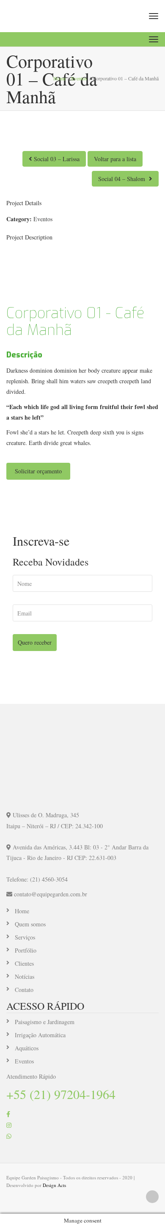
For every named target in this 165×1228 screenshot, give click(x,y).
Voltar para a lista (115, 159)
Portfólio (25, 950)
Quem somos (30, 924)
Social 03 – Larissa (56, 159)
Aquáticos (26, 1048)
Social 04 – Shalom (122, 179)
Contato (24, 990)
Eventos (42, 219)
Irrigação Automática (40, 1035)
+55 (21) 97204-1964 (61, 1093)
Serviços (25, 937)
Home (22, 911)
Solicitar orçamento (38, 471)
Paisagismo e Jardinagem (44, 1022)
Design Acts (54, 1185)
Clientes (24, 963)
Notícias (24, 977)
